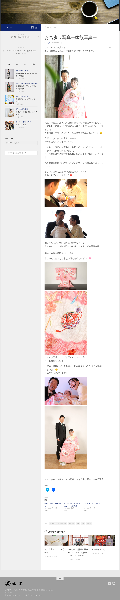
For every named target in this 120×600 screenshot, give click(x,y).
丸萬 (48, 43)
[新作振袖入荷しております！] (9, 99)
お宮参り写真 (62, 523)
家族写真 (71, 523)
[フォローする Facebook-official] (32, 27)
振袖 (26, 71)
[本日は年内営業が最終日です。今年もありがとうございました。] (80, 540)
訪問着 (89, 523)
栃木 (78, 523)
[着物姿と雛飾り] (103, 540)
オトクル (18, 122)
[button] (66, 86)
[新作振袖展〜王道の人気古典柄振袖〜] (9, 87)
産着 (83, 523)
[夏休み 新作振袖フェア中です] (9, 112)
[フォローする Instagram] (36, 27)
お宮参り (53, 523)
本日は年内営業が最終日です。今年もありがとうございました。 (78, 552)
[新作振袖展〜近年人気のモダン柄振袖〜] (9, 74)
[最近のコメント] (25, 64)
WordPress (13, 595)
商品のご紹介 (20, 71)
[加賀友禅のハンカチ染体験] (56, 540)
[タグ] (33, 64)
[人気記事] (17, 64)
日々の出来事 (50, 27)
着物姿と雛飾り (99, 549)
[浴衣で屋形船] (9, 125)
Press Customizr (36, 595)
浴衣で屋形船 (21, 124)
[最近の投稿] (9, 64)
